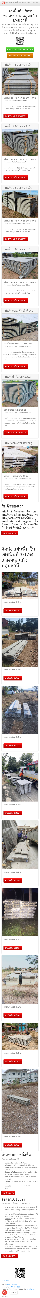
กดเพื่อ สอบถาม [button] (9, 533)
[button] (20, 41)
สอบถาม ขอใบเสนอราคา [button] (15, 116)
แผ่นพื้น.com (31, 1289)
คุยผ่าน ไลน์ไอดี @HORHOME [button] (20, 49)
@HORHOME (12, 1285)
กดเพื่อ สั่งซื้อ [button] (8, 1193)
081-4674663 (15, 1287)
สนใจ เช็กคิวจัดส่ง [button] (12, 610)
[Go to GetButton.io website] (5, 1296)
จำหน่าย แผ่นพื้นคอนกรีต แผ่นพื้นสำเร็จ (21, 2)
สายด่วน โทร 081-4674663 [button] (20, 55)
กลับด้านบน (5, 1280)
